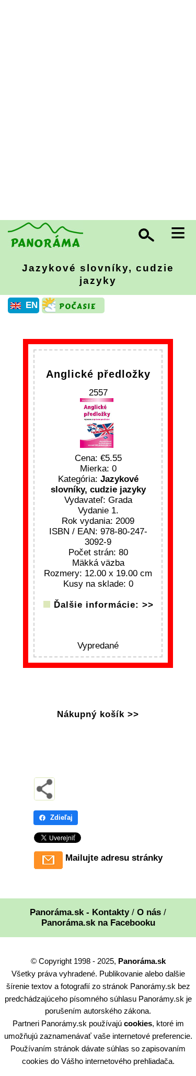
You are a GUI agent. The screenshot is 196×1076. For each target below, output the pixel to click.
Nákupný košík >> (98, 714)
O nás (149, 912)
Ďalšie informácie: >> (104, 605)
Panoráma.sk (142, 961)
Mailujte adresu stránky (114, 858)
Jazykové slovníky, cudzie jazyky (98, 274)
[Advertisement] (98, 111)
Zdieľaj (61, 817)
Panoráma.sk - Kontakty (79, 912)
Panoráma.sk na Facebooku (98, 923)
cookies (138, 1023)
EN (32, 305)
